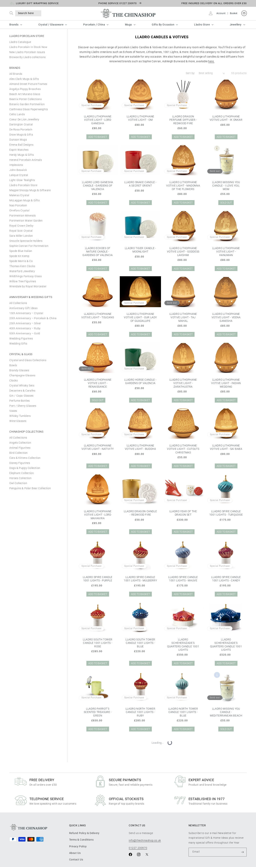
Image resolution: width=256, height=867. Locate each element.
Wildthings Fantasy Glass (25, 276)
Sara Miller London (21, 235)
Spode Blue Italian (20, 250)
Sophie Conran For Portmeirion (28, 245)
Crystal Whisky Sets (21, 385)
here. (211, 61)
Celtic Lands (17, 114)
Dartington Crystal (21, 124)
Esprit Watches (18, 149)
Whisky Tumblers (20, 415)
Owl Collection (18, 483)
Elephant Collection (21, 473)
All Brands (15, 73)
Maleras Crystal (19, 195)
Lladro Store (202, 24)
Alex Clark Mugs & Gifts (24, 78)
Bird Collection (18, 452)
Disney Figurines (19, 462)
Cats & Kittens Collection (25, 457)
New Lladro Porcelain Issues (27, 52)
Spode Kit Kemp (19, 256)
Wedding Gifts (18, 343)
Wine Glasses (17, 420)
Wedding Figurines (21, 338)
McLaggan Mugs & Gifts (24, 200)
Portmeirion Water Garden (26, 220)
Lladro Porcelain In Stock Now (28, 47)
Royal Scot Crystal (21, 230)
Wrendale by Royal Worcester (27, 286)
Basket (233, 13)
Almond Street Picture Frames (28, 83)
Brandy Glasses (19, 370)
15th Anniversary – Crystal (26, 313)
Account (221, 13)
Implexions (16, 164)
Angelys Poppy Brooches (25, 89)
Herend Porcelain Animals (25, 159)
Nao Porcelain (18, 205)
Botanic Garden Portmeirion (27, 104)
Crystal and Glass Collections (27, 360)
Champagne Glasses (22, 375)
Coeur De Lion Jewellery (24, 119)
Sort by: (190, 73)
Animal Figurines (20, 447)
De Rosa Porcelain (20, 129)
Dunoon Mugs (18, 139)
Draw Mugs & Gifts (21, 134)
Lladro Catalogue (20, 41)
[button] (12, 13)
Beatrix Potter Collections (25, 99)
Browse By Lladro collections (27, 57)
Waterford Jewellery (22, 271)
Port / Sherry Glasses (22, 405)
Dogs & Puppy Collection (24, 467)
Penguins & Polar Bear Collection (30, 488)
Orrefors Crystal (19, 210)
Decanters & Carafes (22, 390)
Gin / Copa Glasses (21, 395)
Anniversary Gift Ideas (23, 308)
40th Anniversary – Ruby (25, 328)
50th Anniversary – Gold (24, 333)
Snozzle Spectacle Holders (26, 240)
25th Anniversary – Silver (25, 323)
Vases (13, 410)
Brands (14, 24)
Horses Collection (20, 478)
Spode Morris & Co (21, 261)
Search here (26, 13)
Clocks (13, 380)
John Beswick (18, 169)
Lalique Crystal (18, 175)
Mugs (128, 24)
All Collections (18, 303)
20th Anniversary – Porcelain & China (33, 318)
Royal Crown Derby (21, 225)
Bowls (13, 365)
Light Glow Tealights (22, 180)
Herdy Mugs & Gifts (21, 154)
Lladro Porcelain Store (23, 185)
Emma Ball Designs (21, 144)
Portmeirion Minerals (22, 215)
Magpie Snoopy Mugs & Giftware (30, 190)
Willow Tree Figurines (22, 281)
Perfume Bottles (19, 400)
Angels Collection (20, 442)
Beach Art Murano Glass (24, 94)
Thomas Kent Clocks (22, 266)
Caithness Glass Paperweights (28, 109)
